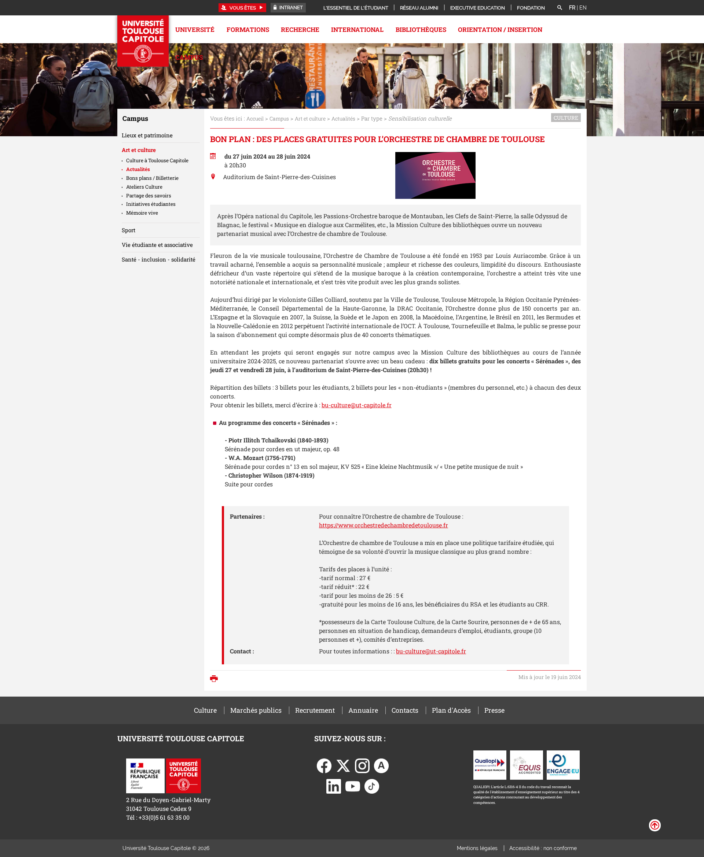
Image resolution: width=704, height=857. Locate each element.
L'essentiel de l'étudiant (355, 8)
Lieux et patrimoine (147, 135)
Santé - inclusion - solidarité (158, 259)
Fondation (531, 8)
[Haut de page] (655, 824)
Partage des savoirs (148, 195)
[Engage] (563, 764)
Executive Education (477, 8)
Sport (128, 230)
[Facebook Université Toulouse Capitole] (324, 765)
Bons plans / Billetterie (152, 178)
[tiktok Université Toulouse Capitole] (371, 785)
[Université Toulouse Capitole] (183, 775)
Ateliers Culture (144, 186)
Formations (248, 29)
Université (194, 29)
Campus (189, 57)
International (357, 29)
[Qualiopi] (489, 764)
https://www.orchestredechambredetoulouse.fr (383, 525)
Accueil (255, 118)
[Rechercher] (559, 8)
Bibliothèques (421, 29)
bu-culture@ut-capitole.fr (357, 405)
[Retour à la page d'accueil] (143, 41)
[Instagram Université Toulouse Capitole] (362, 765)
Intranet (290, 7)
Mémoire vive (142, 212)
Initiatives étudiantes (151, 204)
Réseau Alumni (419, 8)
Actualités (343, 118)
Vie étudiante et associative (157, 244)
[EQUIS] (526, 764)
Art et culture (310, 118)
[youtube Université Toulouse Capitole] (352, 785)
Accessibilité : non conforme (543, 848)
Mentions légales (477, 848)
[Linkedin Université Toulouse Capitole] (333, 785)
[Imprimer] (215, 679)
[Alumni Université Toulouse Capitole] (381, 765)
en (583, 8)
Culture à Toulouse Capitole (157, 160)
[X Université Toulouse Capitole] (343, 765)
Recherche (300, 29)
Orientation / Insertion (500, 29)
